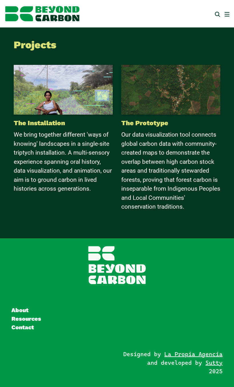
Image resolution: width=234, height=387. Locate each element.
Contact (22, 327)
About (20, 310)
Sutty (214, 362)
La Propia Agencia (193, 354)
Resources (26, 318)
